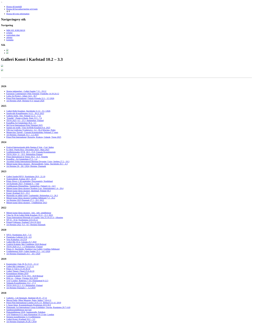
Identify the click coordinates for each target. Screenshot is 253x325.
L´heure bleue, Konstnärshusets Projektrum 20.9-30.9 (28, 305)
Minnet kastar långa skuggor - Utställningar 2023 (26, 203)
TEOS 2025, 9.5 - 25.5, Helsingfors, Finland (25, 120)
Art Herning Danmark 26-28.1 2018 (21, 322)
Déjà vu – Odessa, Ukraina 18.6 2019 (22, 278)
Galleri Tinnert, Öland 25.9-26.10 (20, 271)
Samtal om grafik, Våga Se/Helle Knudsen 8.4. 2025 (28, 128)
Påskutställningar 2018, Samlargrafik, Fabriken (25, 312)
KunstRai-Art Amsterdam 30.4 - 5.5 (21, 123)
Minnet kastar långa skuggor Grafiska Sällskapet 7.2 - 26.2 (30, 198)
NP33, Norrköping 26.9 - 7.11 (18, 235)
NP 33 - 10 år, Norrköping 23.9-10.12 (22, 220)
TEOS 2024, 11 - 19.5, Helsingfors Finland (24, 154)
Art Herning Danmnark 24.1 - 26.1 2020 (23, 254)
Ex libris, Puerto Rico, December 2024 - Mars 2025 (27, 150)
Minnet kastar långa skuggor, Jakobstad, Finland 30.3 (28, 191)
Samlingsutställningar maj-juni (18, 310)
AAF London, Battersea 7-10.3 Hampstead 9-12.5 (27, 281)
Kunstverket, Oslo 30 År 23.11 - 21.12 (22, 264)
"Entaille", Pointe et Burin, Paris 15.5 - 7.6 (24, 118)
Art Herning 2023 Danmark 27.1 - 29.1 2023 (25, 200)
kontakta (9, 40)
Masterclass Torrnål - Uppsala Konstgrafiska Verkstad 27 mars (32, 132)
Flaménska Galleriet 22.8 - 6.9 (18, 237)
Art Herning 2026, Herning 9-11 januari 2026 (25, 101)
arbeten (9, 37)
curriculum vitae (13, 35)
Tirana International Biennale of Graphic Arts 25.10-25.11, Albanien (34, 217)
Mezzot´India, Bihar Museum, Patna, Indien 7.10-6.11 (28, 300)
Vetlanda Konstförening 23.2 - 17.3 (21, 283)
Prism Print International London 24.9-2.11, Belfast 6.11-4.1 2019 (33, 303)
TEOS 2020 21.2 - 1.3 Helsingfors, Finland (24, 247)
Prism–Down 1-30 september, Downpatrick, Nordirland (29, 181)
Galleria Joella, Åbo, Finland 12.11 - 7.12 (23, 116)
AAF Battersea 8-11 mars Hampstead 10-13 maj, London (30, 314)
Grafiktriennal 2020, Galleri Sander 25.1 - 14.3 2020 (28, 251)
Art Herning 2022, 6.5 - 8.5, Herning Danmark (25, 225)
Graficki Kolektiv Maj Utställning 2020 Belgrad (26, 244)
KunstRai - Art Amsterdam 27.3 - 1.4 (21, 159)
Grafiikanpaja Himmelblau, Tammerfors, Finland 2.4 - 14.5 (30, 186)
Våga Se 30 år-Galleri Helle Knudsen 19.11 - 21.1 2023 (29, 215)
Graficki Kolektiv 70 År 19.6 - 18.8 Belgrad (24, 276)
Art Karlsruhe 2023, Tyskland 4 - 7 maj (22, 184)
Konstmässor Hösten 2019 (17, 273)
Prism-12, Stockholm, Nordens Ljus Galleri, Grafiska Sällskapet (33, 249)
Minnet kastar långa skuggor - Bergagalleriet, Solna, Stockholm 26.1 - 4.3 (37, 164)
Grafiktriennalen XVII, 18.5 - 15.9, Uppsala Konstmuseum (30, 152)
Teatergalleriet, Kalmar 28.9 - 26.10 (21, 179)
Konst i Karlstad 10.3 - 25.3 (18, 193)
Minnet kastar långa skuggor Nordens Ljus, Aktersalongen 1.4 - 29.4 (34, 188)
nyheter (9, 33)
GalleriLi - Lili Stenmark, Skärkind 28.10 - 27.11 (26, 298)
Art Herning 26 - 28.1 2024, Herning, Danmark (26, 166)
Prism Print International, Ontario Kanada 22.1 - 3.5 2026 (30, 98)
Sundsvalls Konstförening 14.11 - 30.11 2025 (25, 113)
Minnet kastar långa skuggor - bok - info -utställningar (28, 213)
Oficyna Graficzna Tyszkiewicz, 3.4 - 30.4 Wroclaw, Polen (30, 130)
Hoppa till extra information (17, 14)
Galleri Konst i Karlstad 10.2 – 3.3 (20, 319)
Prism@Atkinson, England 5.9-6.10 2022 (23, 222)
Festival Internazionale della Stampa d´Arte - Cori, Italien (30, 147)
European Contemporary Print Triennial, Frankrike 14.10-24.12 (32, 94)
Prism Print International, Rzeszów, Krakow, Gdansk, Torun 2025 (33, 137)
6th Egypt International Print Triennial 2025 (24, 125)
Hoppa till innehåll (14, 7)
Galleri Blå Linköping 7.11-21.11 (20, 266)
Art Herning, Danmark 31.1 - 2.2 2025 (22, 135)
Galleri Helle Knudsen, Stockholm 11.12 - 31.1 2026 (28, 111)
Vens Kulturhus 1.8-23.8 (16, 239)
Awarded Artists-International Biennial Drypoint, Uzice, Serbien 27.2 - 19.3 (37, 161)
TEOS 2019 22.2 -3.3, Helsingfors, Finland (24, 285)
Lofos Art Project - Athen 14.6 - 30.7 (21, 96)
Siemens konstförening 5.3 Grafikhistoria (23, 317)
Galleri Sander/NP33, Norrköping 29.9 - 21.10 (25, 176)
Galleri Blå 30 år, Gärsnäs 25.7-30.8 (21, 242)
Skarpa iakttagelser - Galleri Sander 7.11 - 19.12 (26, 91)
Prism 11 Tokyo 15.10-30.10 (18, 269)
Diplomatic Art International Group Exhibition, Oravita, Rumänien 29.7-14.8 (38, 307)
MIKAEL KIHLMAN (15, 30)
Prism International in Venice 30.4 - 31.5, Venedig (27, 157)
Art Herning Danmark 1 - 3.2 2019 (20, 288)
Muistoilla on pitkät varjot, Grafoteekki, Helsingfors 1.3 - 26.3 (32, 195)
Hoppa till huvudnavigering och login (22, 9)
